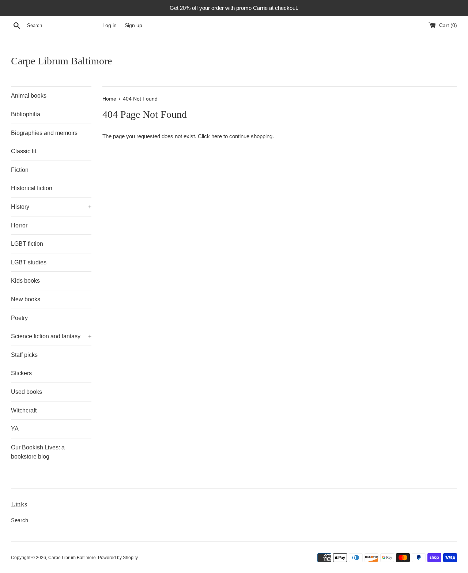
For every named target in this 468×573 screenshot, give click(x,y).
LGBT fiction (27, 244)
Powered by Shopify (118, 557)
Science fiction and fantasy (51, 336)
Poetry (19, 318)
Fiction (20, 170)
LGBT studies (28, 262)
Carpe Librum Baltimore (61, 61)
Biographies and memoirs (44, 133)
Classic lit (23, 151)
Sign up (133, 25)
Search (19, 520)
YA (15, 429)
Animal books (28, 96)
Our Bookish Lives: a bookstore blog (38, 452)
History (51, 207)
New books (25, 299)
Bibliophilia (25, 114)
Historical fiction (31, 188)
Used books (26, 392)
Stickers (21, 373)
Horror (19, 225)
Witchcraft (24, 410)
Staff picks (24, 355)
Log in (109, 25)
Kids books (25, 281)
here (216, 136)
